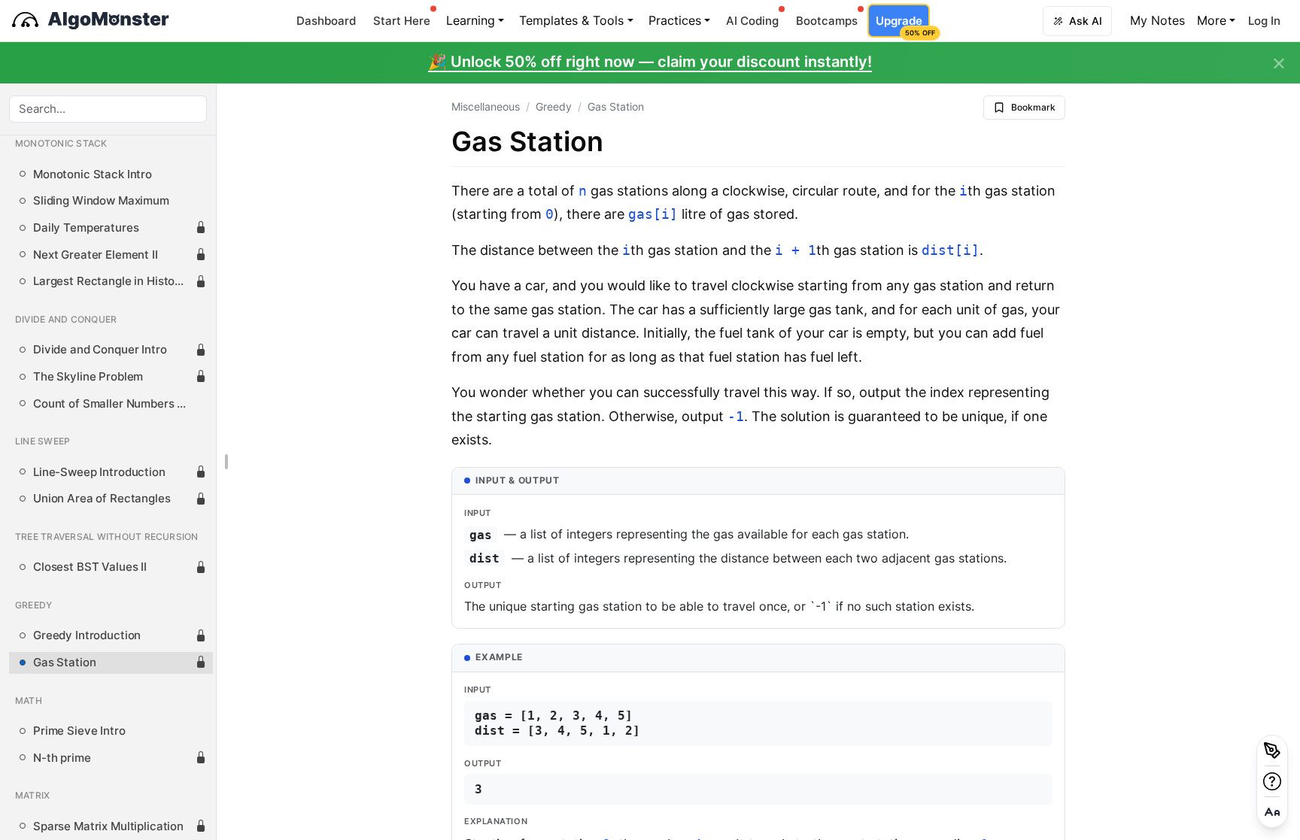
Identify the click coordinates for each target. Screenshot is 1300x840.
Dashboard (326, 21)
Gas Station (64, 662)
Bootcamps (827, 21)
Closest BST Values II (90, 567)
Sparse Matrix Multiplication (108, 826)
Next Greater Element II (95, 255)
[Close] (1279, 64)
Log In (1264, 21)
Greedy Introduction (87, 635)
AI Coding (752, 21)
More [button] (1211, 20)
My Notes (1157, 20)
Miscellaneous (485, 106)
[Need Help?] (1272, 781)
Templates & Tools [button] (571, 20)
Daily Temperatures (85, 228)
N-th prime (62, 758)
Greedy (554, 106)
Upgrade (902, 25)
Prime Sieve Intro (79, 731)
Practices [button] (674, 20)
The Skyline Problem (88, 377)
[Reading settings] (1272, 812)
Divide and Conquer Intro (100, 349)
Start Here (401, 21)
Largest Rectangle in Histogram (114, 281)
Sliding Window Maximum (101, 201)
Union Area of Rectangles (102, 498)
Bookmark (1033, 107)
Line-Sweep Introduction (99, 472)
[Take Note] (1272, 750)
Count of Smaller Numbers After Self (114, 404)
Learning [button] (470, 20)
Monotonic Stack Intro (92, 174)
